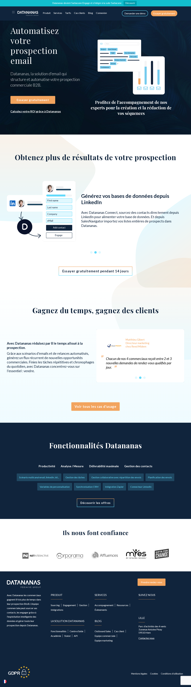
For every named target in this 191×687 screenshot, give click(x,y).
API (76, 635)
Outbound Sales (103, 631)
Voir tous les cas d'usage (95, 407)
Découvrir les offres (95, 502)
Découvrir (130, 3)
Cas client (119, 631)
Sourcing (55, 605)
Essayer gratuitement (164, 13)
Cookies (154, 673)
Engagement (69, 605)
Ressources (122, 605)
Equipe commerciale (105, 635)
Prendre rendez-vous (151, 582)
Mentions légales (139, 673)
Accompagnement (104, 605)
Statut (67, 635)
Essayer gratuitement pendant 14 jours (95, 271)
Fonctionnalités (58, 631)
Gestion (83, 605)
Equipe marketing (104, 640)
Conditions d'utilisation (172, 673)
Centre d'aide (76, 631)
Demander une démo (134, 13)
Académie (56, 635)
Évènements (101, 609)
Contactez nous (146, 638)
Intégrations (57, 609)
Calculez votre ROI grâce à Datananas (35, 111)
